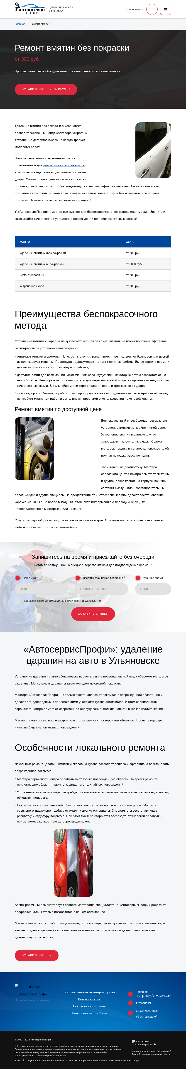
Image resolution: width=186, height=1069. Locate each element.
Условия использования (118, 1060)
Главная (20, 24)
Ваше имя (30, 578)
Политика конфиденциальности (85, 1060)
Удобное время (153, 578)
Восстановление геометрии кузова (89, 992)
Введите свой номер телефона (104, 578)
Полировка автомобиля (89, 1013)
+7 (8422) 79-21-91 (153, 996)
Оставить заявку (37, 955)
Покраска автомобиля (89, 1006)
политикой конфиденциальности (84, 601)
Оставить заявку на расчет (46, 89)
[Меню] (165, 9)
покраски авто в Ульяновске (64, 165)
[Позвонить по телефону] (152, 9)
